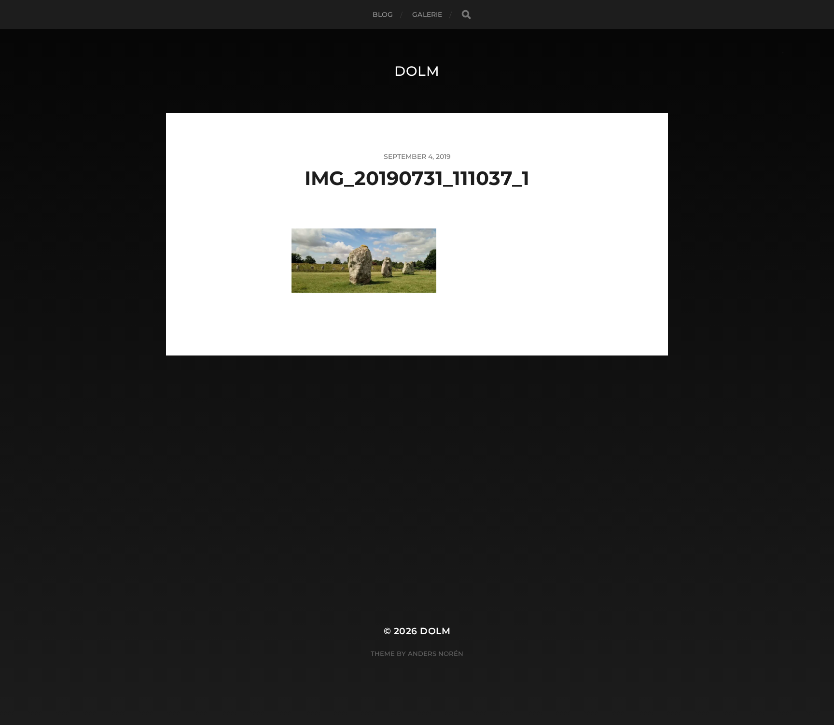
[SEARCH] (466, 14)
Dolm (417, 71)
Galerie (427, 14)
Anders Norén (435, 653)
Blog (383, 14)
